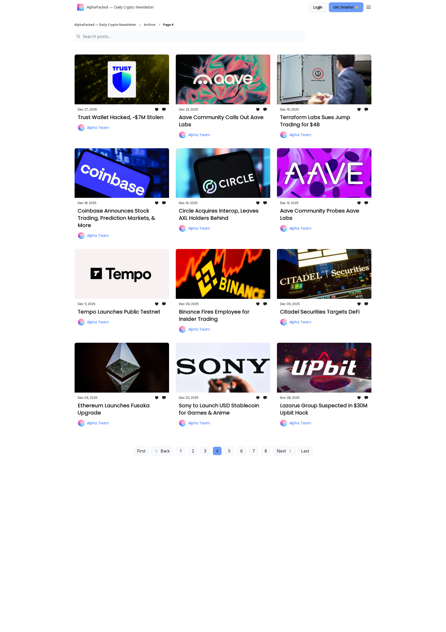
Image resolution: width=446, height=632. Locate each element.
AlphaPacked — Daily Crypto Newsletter (105, 25)
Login (317, 7)
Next (281, 451)
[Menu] (368, 6)
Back (165, 451)
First (141, 451)
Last (305, 451)
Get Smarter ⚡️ (346, 7)
